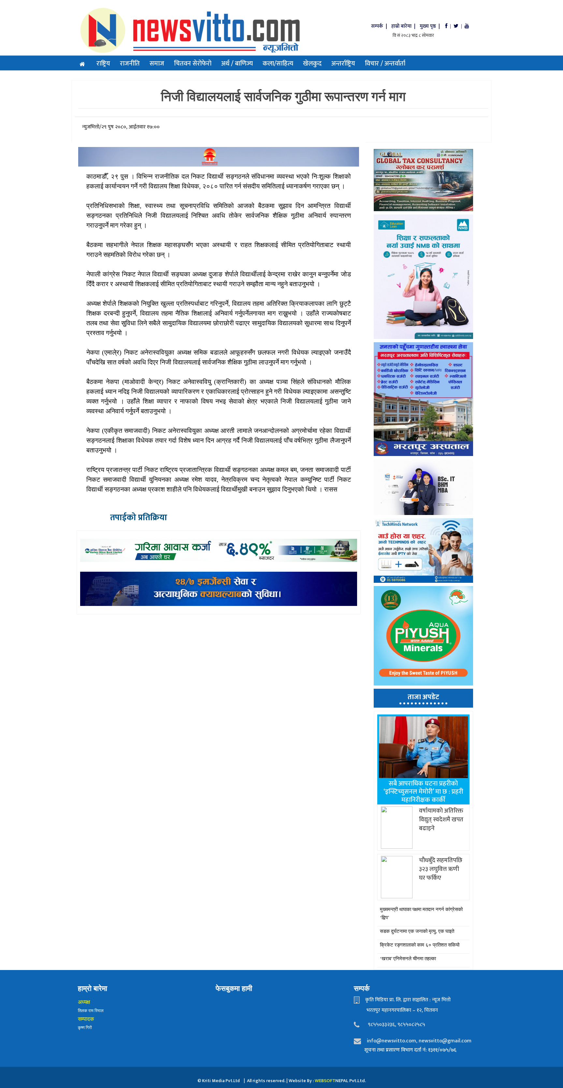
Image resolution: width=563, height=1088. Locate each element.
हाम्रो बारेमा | (404, 26)
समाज (157, 63)
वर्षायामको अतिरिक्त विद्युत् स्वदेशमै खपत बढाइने (441, 819)
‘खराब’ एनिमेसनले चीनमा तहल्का (408, 958)
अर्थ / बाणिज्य (237, 63)
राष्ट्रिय (103, 63)
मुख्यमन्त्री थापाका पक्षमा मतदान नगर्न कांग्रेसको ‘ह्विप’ (421, 913)
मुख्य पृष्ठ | (432, 26)
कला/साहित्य (278, 63)
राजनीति (130, 63)
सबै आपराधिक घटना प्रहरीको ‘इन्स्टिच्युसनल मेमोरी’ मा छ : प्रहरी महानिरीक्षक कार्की (423, 792)
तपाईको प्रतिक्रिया (138, 518)
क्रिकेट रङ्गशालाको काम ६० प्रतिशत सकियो (419, 945)
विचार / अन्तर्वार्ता (385, 63)
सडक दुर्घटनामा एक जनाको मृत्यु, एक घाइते (417, 931)
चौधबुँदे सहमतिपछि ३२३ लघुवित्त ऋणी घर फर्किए (440, 869)
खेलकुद (312, 63)
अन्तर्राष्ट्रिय (343, 63)
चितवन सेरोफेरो (192, 63)
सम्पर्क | (379, 26)
